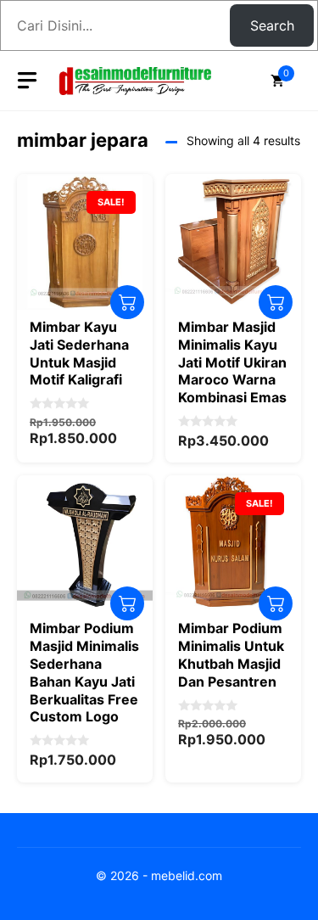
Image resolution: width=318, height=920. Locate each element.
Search (272, 25)
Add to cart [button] (127, 302)
